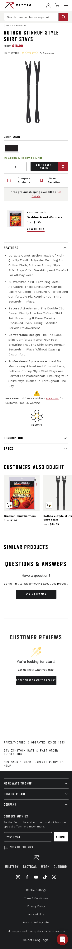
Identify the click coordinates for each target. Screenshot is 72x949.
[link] (48, 5)
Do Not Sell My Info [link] (36, 922)
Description (13, 438)
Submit (61, 837)
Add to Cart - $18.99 (44, 166)
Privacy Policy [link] (36, 906)
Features (11, 248)
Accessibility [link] (36, 914)
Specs (8, 449)
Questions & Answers (36, 563)
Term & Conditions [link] (36, 898)
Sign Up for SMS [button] (21, 847)
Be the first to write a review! (36, 680)
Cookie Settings (36, 889)
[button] (36, 248)
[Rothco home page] (17, 5)
